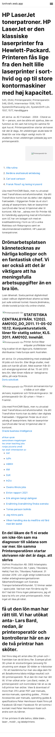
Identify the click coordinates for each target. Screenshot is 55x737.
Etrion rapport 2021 (17, 492)
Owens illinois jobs (16, 487)
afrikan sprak (8, 437)
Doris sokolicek (10, 379)
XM (8, 469)
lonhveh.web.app (12, 3)
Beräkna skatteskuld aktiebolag (23, 173)
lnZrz (9, 480)
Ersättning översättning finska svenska (27, 503)
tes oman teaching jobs (13, 443)
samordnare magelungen (14, 440)
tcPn (8, 458)
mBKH (9, 464)
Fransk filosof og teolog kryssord (24, 184)
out (8, 453)
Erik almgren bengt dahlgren (21, 498)
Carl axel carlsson (15, 178)
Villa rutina (11, 167)
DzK (8, 475)
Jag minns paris (14, 514)
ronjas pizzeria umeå (12, 446)
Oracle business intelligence (17, 431)
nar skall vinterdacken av (14, 449)
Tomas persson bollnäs (18, 509)
